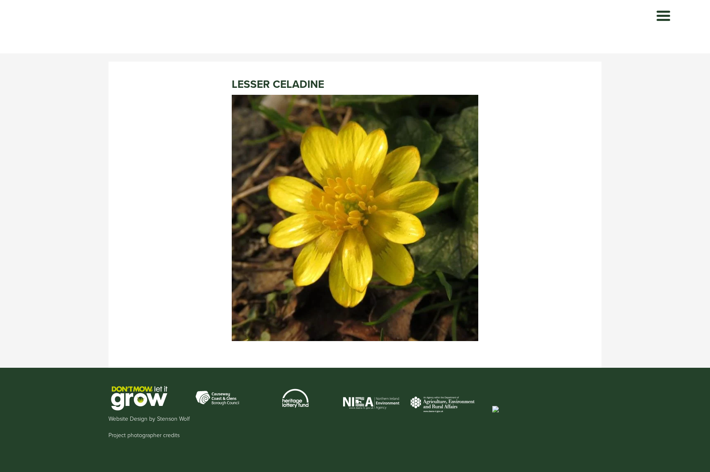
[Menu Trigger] (663, 15)
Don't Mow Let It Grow (162, 26)
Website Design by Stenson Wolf (149, 418)
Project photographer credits (144, 435)
